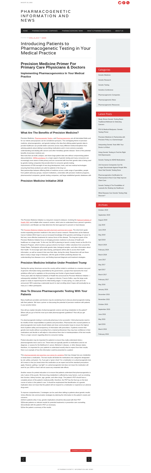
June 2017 (102, 260)
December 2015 (104, 294)
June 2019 (102, 230)
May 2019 (101, 235)
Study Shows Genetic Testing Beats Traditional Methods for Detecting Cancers (110, 121)
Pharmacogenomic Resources (108, 105)
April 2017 (101, 269)
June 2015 (102, 314)
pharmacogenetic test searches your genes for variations (44, 355)
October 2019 (103, 210)
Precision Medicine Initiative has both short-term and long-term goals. (48, 230)
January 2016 (103, 289)
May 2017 (101, 264)
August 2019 (102, 220)
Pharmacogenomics (63, 138)
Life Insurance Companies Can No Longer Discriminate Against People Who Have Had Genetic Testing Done (112, 167)
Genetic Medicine (104, 75)
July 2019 (101, 225)
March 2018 (102, 255)
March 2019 (102, 245)
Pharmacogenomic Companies (45, 31)
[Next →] (89, 459)
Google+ (123, 2)
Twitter (119, 2)
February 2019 (103, 250)
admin (44, 38)
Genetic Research (104, 80)
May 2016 (101, 284)
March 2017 (102, 274)
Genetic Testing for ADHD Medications (111, 160)
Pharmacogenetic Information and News (46, 16)
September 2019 (104, 215)
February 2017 (103, 279)
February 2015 (103, 334)
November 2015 (104, 299)
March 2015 (102, 329)
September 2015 (104, 309)
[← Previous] (23, 459)
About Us (119, 31)
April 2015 (101, 324)
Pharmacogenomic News (72, 31)
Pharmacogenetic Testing (44, 138)
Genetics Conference (105, 90)
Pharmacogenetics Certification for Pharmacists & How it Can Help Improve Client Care (112, 177)
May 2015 (101, 319)
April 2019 (101, 240)
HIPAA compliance (39, 158)
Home (25, 31)
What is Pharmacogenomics (99, 31)
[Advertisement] (56, 200)
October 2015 (103, 304)
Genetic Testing (103, 85)
